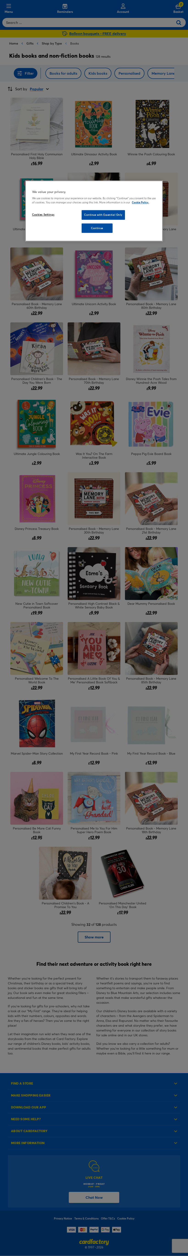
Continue (97, 228)
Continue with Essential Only (103, 214)
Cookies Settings (43, 214)
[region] (94, 211)
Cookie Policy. (140, 202)
